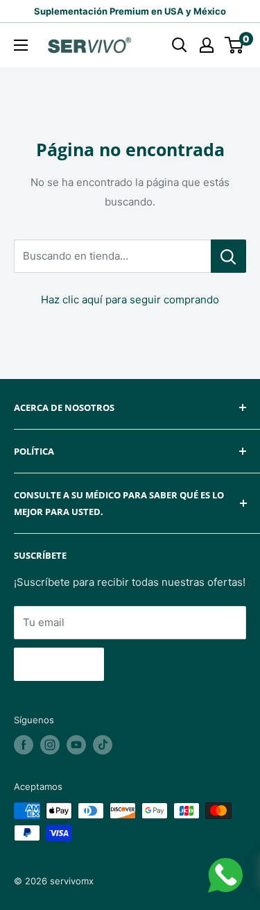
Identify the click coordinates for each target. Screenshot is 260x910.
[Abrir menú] (21, 45)
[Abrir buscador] (179, 45)
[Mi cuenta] (207, 45)
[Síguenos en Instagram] (50, 745)
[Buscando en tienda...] (228, 256)
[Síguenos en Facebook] (23, 745)
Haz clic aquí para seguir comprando (130, 299)
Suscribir (59, 664)
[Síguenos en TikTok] (102, 745)
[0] (234, 45)
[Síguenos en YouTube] (76, 745)
